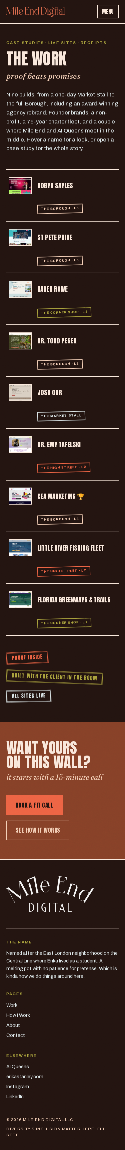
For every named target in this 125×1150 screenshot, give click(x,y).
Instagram (17, 1086)
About (13, 1025)
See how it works (38, 830)
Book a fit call (35, 805)
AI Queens (17, 1066)
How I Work (18, 1015)
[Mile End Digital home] (35, 12)
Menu (108, 11)
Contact (15, 1035)
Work (11, 1005)
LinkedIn (15, 1096)
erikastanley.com (24, 1076)
